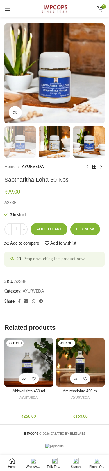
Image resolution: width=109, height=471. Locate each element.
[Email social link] (26, 301)
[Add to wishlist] (34, 378)
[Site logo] (54, 9)
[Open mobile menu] (7, 9)
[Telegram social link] (41, 301)
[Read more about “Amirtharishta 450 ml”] (75, 378)
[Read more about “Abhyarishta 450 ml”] (24, 378)
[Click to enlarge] (15, 112)
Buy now (85, 229)
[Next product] (101, 166)
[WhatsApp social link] (33, 301)
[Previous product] (87, 166)
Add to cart (49, 229)
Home (9, 167)
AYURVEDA (33, 167)
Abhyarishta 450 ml (28, 391)
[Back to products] (94, 166)
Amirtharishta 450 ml (80, 391)
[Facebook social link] (19, 301)
